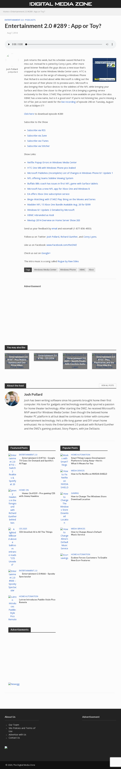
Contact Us (14, 737)
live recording (68, 101)
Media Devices (77, 471)
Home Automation (28, 596)
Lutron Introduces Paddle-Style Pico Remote (37, 601)
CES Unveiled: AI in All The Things (35, 532)
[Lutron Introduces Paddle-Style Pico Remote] (12, 607)
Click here (29, 113)
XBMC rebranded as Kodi (40, 215)
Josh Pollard (12, 69)
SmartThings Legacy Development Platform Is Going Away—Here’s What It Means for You (88, 461)
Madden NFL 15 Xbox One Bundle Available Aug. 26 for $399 (58, 204)
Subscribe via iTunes (38, 140)
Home (6, 11)
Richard (64, 236)
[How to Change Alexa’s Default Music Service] (64, 538)
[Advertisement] (70, 311)
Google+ (46, 253)
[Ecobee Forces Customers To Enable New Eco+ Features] (64, 556)
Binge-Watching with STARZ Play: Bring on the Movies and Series (61, 199)
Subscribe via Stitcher (38, 145)
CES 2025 (23, 529)
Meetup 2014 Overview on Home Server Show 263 (53, 220)
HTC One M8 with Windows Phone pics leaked (51, 167)
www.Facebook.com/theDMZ (61, 244)
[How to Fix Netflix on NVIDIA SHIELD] (64, 479)
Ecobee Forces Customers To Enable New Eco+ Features (89, 559)
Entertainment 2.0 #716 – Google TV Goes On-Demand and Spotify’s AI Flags (37, 461)
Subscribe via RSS (36, 130)
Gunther (73, 236)
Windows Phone (68, 269)
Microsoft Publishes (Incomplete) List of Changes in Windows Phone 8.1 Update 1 (70, 172)
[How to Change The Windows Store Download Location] (64, 508)
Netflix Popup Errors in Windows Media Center (52, 162)
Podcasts (30, 19)
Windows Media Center (45, 269)
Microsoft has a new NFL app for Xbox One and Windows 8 (58, 188)
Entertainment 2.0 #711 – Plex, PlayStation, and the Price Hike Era (104, 361)
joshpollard (13, 72)
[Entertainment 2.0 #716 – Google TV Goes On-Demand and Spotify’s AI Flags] (12, 469)
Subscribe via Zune (37, 135)
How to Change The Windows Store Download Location (89, 498)
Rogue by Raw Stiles (68, 261)
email (54, 228)
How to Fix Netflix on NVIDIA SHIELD (89, 474)
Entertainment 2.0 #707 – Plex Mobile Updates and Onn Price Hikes (18, 361)
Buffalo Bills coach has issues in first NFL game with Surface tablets (62, 183)
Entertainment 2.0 (14, 19)
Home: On (24, 490)
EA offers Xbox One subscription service (48, 193)
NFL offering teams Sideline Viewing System (50, 178)
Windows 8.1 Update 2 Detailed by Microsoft (51, 209)
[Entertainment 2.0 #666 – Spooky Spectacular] (12, 580)
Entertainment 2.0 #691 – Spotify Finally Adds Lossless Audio (75, 361)
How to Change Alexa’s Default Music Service (86, 533)
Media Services (78, 529)
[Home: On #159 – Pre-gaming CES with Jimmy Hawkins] (12, 506)
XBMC (82, 269)
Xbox (91, 269)
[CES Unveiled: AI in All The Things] (12, 546)
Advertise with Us (17, 734)
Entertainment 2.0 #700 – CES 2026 (47, 357)
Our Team (14, 724)
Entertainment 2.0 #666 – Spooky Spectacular (37, 575)
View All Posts (107, 385)
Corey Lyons (90, 236)
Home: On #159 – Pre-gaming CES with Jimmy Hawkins (37, 494)
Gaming (75, 493)
